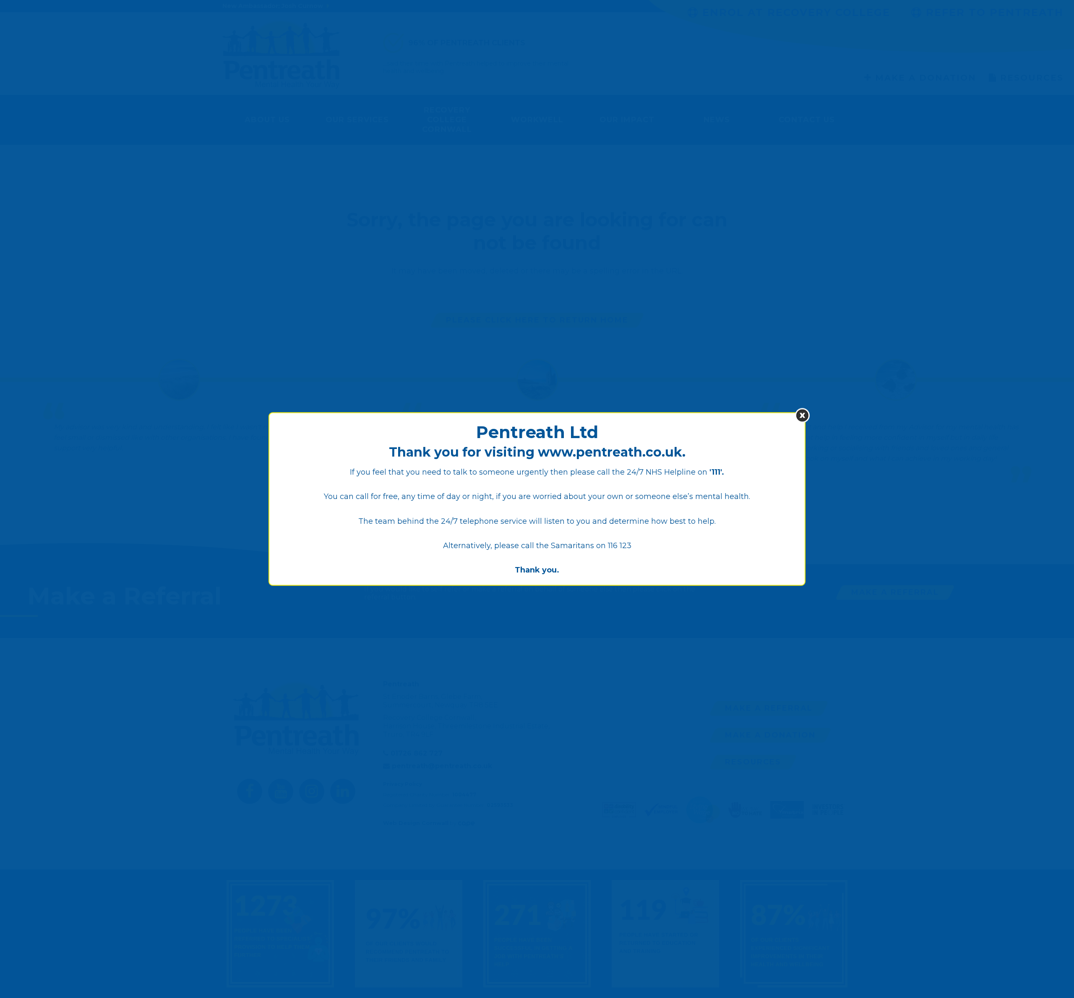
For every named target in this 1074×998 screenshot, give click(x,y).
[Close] (802, 415)
